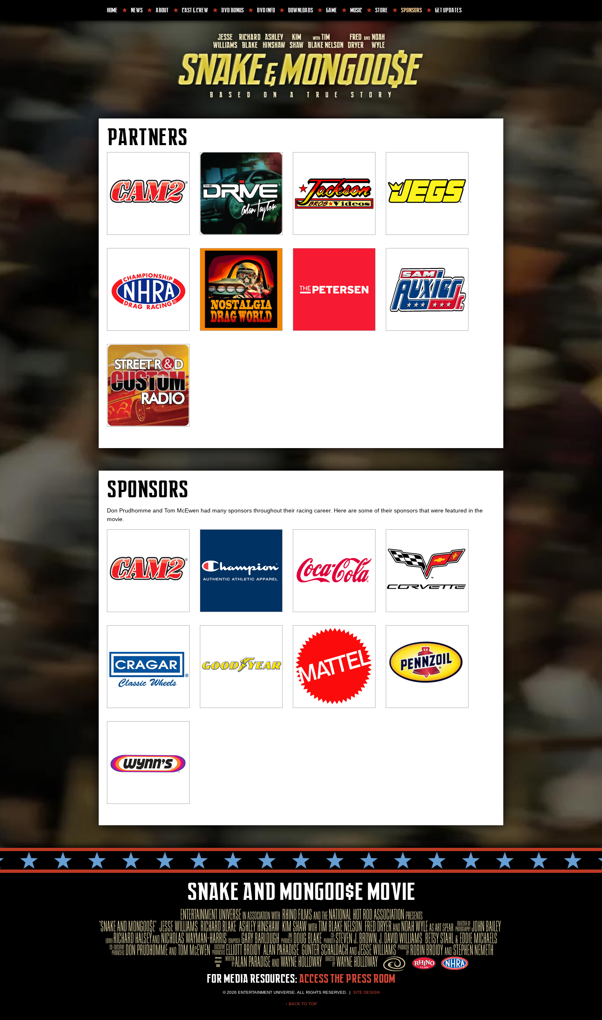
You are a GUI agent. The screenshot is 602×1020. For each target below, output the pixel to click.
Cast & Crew (195, 10)
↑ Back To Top (301, 1004)
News (137, 10)
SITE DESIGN (366, 992)
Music (356, 10)
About (162, 10)
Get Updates (448, 10)
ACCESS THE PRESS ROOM (347, 979)
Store (381, 10)
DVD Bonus (232, 10)
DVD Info (266, 10)
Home (112, 10)
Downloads (300, 10)
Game (331, 10)
